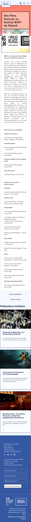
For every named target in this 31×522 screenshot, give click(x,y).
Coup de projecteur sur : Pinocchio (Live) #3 (14, 333)
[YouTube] (8, 454)
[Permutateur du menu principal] (28, 3)
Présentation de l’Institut (11, 444)
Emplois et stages (9, 449)
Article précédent (15, 294)
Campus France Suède (11, 461)
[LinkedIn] (14, 454)
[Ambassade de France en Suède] (10, 505)
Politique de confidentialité (12, 451)
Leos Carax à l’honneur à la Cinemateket (13, 373)
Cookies (23, 518)
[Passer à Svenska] (20, 3)
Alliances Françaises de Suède (13, 465)
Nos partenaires (9, 448)
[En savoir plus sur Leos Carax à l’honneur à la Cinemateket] (15, 359)
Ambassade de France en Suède (13, 459)
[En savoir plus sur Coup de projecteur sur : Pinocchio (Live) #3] (15, 319)
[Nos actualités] (24, 3)
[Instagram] (11, 454)
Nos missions (8, 446)
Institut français (9, 463)
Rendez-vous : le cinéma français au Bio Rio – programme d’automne (14, 415)
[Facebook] (5, 454)
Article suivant (15, 299)
